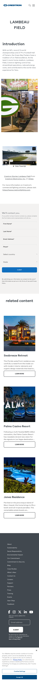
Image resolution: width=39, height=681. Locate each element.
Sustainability (12, 548)
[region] (19, 664)
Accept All (19, 677)
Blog (9, 565)
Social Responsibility (14, 551)
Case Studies (12, 569)
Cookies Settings (19, 671)
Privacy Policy (17, 659)
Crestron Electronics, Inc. (15, 179)
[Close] (36, 650)
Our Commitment (13, 558)
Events (9, 597)
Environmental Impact (15, 555)
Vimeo (30, 179)
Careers (10, 579)
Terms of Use (26, 281)
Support (10, 583)
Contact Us (11, 576)
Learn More (19, 374)
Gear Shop (11, 600)
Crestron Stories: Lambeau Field (17, 176)
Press (9, 590)
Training (10, 593)
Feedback (10, 604)
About (9, 544)
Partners (10, 586)
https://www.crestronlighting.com (16, 190)
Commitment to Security (16, 562)
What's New (11, 572)
